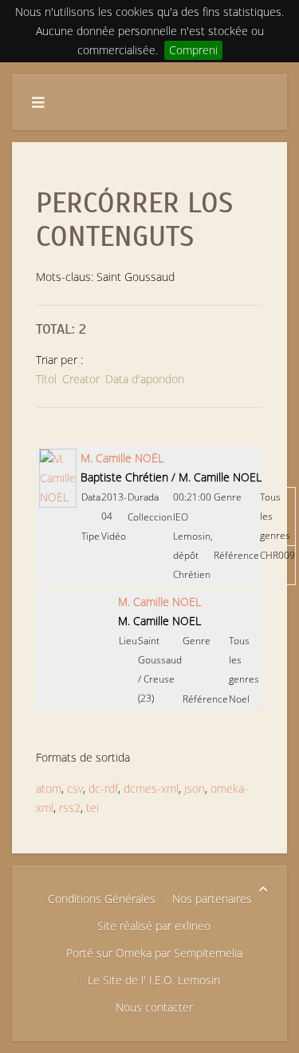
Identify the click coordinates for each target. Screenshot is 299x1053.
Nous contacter (154, 1007)
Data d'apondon (144, 378)
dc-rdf (103, 788)
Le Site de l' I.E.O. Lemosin (154, 980)
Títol (46, 378)
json (194, 788)
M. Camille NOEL (159, 601)
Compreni (193, 49)
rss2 (70, 807)
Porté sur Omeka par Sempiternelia (154, 952)
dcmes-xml (151, 788)
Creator (81, 378)
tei (92, 807)
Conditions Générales (101, 898)
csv (75, 788)
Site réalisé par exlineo (153, 925)
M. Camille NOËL (122, 457)
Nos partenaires (212, 898)
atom (48, 788)
